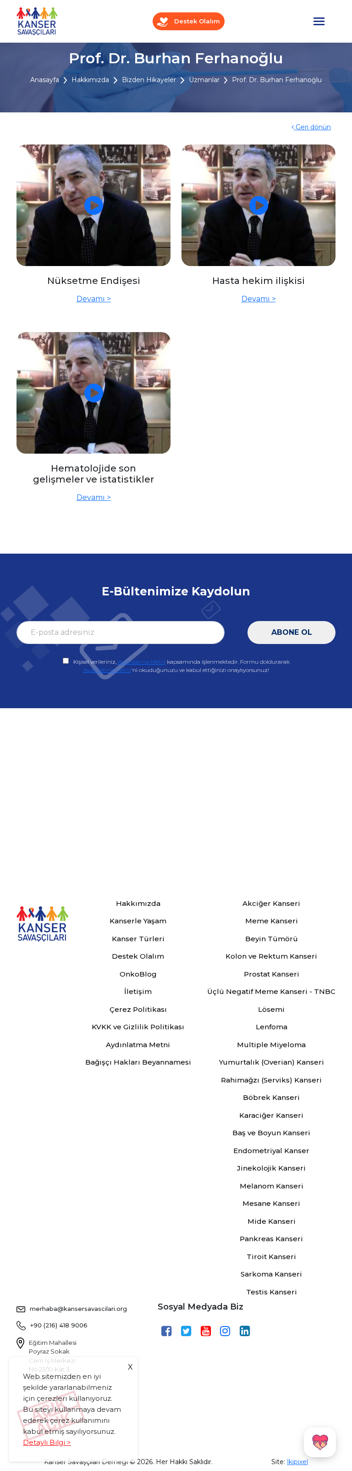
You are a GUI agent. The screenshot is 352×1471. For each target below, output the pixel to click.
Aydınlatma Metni (141, 661)
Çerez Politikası (138, 1009)
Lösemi (271, 1009)
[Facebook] (167, 1331)
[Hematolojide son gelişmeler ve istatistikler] (93, 393)
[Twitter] (187, 1331)
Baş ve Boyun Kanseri (271, 1132)
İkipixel (297, 1462)
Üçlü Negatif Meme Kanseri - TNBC (271, 991)
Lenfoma (271, 1026)
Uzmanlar (204, 80)
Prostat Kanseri (271, 974)
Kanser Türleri (138, 938)
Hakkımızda (90, 80)
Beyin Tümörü (271, 938)
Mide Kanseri (272, 1221)
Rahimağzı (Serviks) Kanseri (271, 1080)
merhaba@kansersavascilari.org (78, 1308)
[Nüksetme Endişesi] (93, 205)
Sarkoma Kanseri (271, 1274)
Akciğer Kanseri (271, 903)
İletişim (138, 991)
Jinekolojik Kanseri (271, 1168)
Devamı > (94, 298)
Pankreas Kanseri (271, 1238)
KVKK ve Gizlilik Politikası (138, 1026)
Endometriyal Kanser (271, 1150)
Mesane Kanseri (271, 1203)
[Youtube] (207, 1331)
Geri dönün (312, 127)
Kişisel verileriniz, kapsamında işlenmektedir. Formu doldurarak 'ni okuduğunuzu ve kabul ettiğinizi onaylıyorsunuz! (181, 665)
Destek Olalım (196, 21)
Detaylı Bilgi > (47, 1442)
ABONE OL (291, 632)
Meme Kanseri (271, 920)
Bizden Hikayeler (149, 80)
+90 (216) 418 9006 (59, 1325)
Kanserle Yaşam (138, 920)
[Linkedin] (246, 1331)
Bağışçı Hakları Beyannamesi (138, 1062)
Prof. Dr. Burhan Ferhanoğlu (277, 80)
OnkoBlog (138, 974)
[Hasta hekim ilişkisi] (259, 205)
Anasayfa (44, 80)
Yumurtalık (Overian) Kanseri (271, 1062)
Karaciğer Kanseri (271, 1115)
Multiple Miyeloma (271, 1044)
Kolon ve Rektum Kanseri (271, 956)
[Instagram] (226, 1331)
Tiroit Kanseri (271, 1256)
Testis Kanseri (271, 1292)
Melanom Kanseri (271, 1186)
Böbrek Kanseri (271, 1097)
